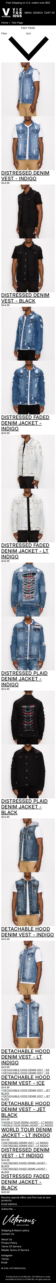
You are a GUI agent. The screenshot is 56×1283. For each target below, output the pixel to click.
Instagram (6, 1255)
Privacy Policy (9, 1242)
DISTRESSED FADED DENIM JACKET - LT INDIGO (25, 551)
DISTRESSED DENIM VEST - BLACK (25, 298)
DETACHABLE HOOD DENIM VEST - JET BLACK (25, 1109)
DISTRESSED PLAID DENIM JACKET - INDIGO (24, 679)
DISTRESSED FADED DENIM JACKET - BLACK (25, 1182)
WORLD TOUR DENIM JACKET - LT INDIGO (26, 1132)
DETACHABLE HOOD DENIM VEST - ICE (25, 1080)
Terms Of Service (11, 1246)
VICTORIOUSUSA (17, 1268)
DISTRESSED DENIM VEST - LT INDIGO (25, 1153)
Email (4, 1262)
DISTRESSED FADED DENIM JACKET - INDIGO (25, 423)
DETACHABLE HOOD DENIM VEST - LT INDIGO (25, 1057)
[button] (38, 12)
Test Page (17, 22)
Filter (4, 33)
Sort (28, 33)
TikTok (5, 1259)
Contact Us (7, 1233)
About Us (6, 1239)
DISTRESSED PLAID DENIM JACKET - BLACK (24, 807)
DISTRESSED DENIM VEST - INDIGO (25, 176)
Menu (28, 12)
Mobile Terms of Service (15, 1250)
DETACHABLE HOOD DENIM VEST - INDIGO (27, 932)
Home (4, 22)
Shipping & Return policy (15, 1230)
